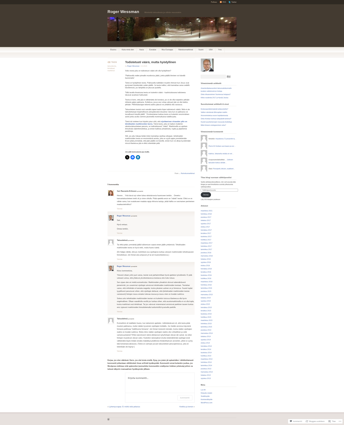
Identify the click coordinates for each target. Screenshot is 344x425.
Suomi (200, 50)
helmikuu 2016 (206, 285)
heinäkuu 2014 (206, 346)
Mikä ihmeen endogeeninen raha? (213, 125)
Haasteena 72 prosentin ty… (226, 139)
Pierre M (212, 146)
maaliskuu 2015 (206, 320)
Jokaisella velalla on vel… (224, 154)
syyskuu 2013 (206, 378)
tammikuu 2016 (206, 288)
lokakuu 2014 (206, 336)
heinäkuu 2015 (206, 307)
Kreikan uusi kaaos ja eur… (226, 146)
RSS (224, 2)
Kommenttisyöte (206, 399)
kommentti (184, 398)
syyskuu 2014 (206, 340)
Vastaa (119, 209)
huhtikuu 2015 (206, 317)
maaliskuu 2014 (206, 359)
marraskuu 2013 (207, 372)
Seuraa (206, 195)
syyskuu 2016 (206, 262)
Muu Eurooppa (167, 50)
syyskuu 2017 (206, 224)
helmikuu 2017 (206, 246)
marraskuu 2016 (207, 256)
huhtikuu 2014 (206, 356)
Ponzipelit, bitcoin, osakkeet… (224, 169)
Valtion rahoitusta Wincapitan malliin (214, 112)
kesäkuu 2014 (206, 349)
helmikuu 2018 (206, 214)
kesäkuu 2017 (206, 233)
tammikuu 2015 (206, 327)
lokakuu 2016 (206, 259)
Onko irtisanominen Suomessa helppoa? (216, 94)
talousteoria (112, 66)
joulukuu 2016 (206, 253)
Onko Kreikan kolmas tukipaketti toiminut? (216, 119)
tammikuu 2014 (206, 365)
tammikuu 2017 (206, 249)
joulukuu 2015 (206, 291)
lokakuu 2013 (206, 375)
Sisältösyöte (205, 396)
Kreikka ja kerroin (186, 407)
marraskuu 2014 (207, 333)
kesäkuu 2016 (206, 272)
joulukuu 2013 (206, 369)
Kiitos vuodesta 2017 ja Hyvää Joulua (214, 98)
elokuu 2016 (205, 265)
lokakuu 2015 (206, 298)
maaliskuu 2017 (206, 243)
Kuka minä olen (128, 50)
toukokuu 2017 (206, 236)
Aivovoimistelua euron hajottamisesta (214, 115)
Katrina (211, 154)
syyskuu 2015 (206, 301)
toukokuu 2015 (206, 314)
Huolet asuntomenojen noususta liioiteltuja (216, 122)
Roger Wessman (123, 11)
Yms (220, 50)
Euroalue (152, 50)
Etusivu (113, 50)
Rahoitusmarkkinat (185, 50)
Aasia (141, 50)
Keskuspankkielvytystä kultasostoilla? (214, 109)
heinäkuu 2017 (206, 230)
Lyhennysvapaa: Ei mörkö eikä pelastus (124, 407)
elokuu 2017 (205, 227)
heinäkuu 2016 (206, 269)
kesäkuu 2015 (206, 311)
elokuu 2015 (205, 304)
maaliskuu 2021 (206, 211)
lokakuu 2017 (206, 220)
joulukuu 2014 (206, 330)
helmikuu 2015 (206, 324)
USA (211, 50)
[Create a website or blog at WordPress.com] (108, 419)
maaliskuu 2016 (206, 282)
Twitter (233, 2)
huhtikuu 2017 (206, 240)
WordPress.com (206, 403)
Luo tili (203, 390)
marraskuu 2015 (207, 295)
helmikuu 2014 (206, 362)
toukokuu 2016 (206, 275)
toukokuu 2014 (206, 353)
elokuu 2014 (205, 343)
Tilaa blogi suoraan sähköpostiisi (216, 177)
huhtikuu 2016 (206, 278)
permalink (140, 191)
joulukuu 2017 (206, 217)
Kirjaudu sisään (206, 393)
